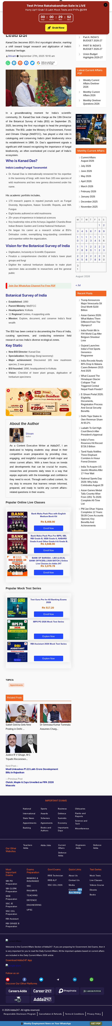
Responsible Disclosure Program (20, 1014)
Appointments (16, 685)
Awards (44, 813)
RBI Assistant (12, 919)
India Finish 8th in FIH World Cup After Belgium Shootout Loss (91, 335)
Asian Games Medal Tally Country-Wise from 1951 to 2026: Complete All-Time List (91, 497)
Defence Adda (62, 854)
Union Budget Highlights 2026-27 (93, 56)
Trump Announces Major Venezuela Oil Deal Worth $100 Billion (91, 305)
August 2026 (88, 159)
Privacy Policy (94, 1014)
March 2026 (87, 186)
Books (93, 894)
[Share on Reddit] (20, 63)
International (29, 813)
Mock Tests (95, 875)
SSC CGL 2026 (55, 885)
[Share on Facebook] (26, 63)
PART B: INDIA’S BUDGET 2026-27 (92, 47)
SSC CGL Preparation (11, 912)
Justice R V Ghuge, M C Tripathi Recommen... (18, 757)
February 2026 (88, 191)
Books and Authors (46, 829)
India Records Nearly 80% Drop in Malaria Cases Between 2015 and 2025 (92, 365)
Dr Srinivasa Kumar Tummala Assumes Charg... (55, 726)
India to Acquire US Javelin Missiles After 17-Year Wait (92, 470)
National (27, 809)
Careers (75, 891)
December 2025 (89, 201)
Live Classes (96, 880)
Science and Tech (81, 822)
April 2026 (86, 181)
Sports (44, 809)
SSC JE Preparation (11, 905)
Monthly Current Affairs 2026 (91, 94)
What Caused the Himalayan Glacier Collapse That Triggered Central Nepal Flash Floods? (92, 383)
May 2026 (86, 176)
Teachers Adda (27, 846)
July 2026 (86, 166)
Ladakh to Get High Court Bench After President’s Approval (91, 431)
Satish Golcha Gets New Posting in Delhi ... (18, 726)
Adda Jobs (46, 845)
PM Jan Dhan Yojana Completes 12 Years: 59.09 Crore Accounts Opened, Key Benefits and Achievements (92, 517)
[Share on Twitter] (32, 63)
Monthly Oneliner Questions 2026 (92, 102)
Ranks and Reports (80, 814)
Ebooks (93, 890)
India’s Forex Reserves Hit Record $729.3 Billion (92, 443)
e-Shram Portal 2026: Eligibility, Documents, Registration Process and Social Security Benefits (92, 402)
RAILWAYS (32, 890)
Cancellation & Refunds (50, 1014)
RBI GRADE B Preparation (12, 925)
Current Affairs (62, 846)
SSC (29, 886)
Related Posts (14, 697)
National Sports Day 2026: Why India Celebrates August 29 (92, 481)
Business (62, 809)
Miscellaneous (82, 828)
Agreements (46, 823)
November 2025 (89, 207)
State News (28, 818)
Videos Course (97, 885)
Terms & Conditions (74, 1014)
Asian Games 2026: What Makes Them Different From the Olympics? (91, 320)
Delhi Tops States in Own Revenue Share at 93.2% (92, 419)
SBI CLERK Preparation (11, 890)
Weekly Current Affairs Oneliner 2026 (91, 83)
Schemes (45, 818)
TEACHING (32, 895)
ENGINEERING (34, 905)
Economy (62, 823)
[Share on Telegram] (14, 63)
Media (72, 885)
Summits (62, 818)
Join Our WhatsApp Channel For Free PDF (32, 285)
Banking (27, 828)
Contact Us (74, 880)
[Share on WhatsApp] (8, 63)
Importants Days (63, 829)
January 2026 (88, 196)
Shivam (12, 55)
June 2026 (86, 171)
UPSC (30, 910)
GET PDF (96, 1023)
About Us (73, 875)
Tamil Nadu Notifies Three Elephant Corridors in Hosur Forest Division (91, 456)
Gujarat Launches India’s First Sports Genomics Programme (90, 350)
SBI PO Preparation (11, 882)
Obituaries (80, 809)
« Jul (78, 285)
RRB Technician (55, 875)
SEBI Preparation (11, 897)
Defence (62, 813)
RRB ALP (52, 880)
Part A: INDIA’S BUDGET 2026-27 (92, 39)
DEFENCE (32, 900)
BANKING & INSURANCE (33, 879)
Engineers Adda (81, 846)
